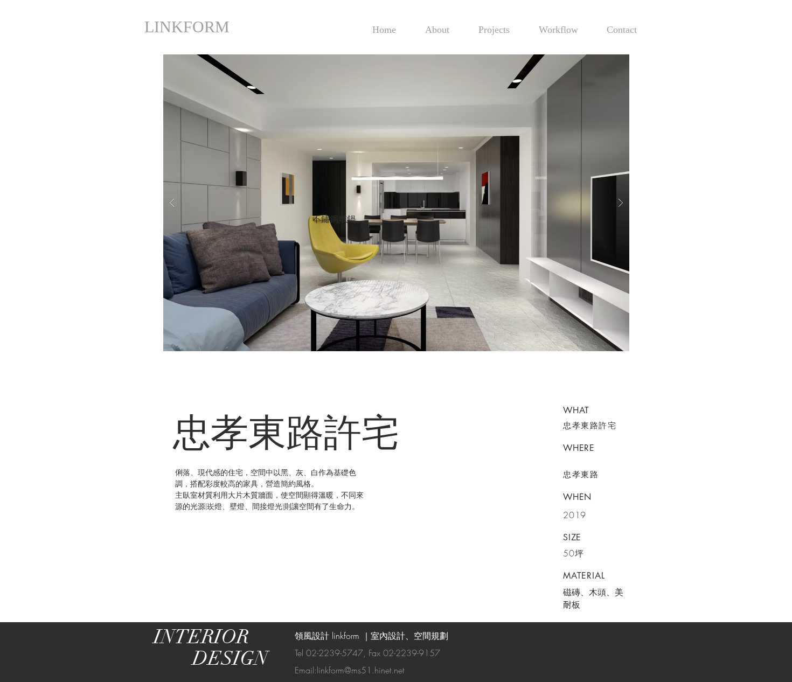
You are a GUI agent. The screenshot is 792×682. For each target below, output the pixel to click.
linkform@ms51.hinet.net (360, 670)
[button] (396, 202)
